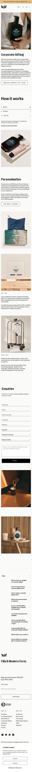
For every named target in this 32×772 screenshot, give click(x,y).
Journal (3, 727)
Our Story (4, 714)
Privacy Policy (6, 754)
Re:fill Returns (5, 718)
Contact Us (19, 714)
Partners (3, 725)
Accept (15, 758)
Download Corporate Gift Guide (14, 82)
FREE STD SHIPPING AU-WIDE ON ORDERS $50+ (15, 1)
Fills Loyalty (19, 718)
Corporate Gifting (6, 721)
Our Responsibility (6, 716)
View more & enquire (10, 204)
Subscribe (16, 696)
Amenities (4, 723)
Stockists (18, 725)
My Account (19, 716)
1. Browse (4, 107)
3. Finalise (5, 115)
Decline (15, 763)
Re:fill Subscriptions (22, 721)
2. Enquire (4, 111)
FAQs (17, 723)
